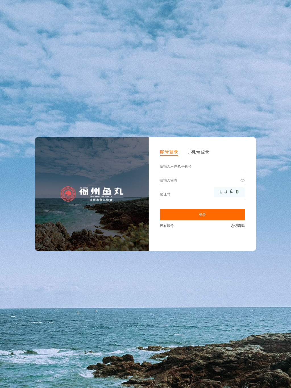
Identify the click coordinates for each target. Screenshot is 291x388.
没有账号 (167, 226)
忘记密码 (238, 226)
